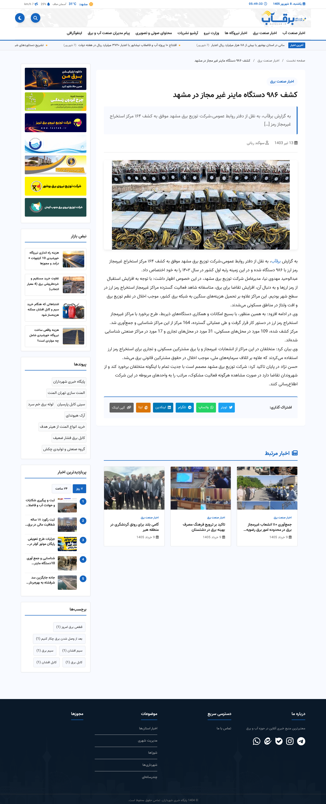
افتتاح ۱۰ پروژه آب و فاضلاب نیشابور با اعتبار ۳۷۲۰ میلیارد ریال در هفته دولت (140, 45)
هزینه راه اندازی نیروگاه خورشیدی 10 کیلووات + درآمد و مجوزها (43, 258)
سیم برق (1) (45, 650)
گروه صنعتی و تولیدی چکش (64, 449)
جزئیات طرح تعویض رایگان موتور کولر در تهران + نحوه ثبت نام (40, 541)
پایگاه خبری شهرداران (69, 382)
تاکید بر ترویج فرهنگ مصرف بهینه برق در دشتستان (204, 527)
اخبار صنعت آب (294, 33)
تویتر (224, 407)
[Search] (35, 18)
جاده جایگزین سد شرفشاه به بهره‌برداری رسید (40, 580)
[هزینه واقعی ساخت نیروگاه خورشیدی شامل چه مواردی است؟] (73, 336)
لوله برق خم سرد (40, 404)
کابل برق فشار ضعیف (69, 438)
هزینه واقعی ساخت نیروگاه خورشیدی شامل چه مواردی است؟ (44, 335)
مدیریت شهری (147, 740)
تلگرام (182, 407)
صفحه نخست (295, 60)
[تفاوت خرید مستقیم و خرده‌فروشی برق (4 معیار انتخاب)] (73, 285)
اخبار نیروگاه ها (236, 33)
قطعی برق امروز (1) (69, 627)
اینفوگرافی (74, 33)
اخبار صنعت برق (265, 33)
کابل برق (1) (74, 662)
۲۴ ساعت (61, 488)
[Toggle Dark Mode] (20, 18)
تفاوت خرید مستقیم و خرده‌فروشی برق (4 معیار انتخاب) (43, 284)
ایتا (140, 407)
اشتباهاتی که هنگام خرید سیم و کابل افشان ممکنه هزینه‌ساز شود (43, 310)
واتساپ (204, 407)
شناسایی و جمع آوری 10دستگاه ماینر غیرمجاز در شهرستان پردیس (41, 561)
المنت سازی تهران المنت (66, 393)
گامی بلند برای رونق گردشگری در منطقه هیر (134, 527)
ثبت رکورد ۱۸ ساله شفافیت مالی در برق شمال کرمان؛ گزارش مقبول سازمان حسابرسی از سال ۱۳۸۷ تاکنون (41, 522)
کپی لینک (118, 407)
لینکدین (160, 407)
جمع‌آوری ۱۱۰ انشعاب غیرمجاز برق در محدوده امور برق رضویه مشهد (269, 527)
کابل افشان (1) (47, 662)
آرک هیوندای (75, 416)
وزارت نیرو (211, 33)
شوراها (152, 753)
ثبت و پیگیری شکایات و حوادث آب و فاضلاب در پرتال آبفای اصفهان (40, 503)
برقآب (276, 261)
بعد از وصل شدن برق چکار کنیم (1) (59, 638)
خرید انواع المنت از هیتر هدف (62, 427)
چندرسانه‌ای (149, 777)
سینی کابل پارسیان (71, 404)
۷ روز (79, 488)
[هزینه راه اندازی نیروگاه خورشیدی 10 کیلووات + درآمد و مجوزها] (73, 259)
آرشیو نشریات (188, 33)
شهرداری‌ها (149, 765)
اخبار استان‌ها (148, 728)
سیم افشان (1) (72, 650)
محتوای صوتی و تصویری (154, 33)
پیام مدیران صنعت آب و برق (109, 33)
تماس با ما (224, 728)
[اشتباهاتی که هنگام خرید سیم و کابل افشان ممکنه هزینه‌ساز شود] (73, 310)
